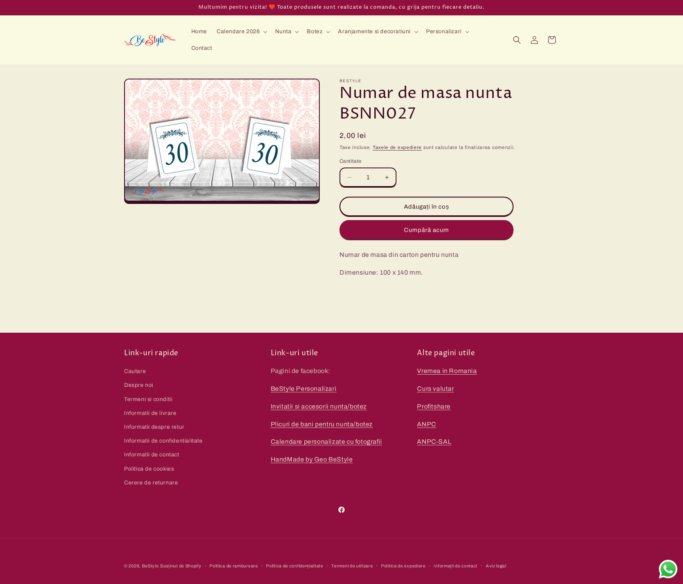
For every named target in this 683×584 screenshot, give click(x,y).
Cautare (135, 371)
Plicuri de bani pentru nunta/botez (322, 424)
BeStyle (150, 565)
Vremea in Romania (447, 370)
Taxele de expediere (397, 147)
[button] (241, 31)
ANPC (426, 424)
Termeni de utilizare (352, 565)
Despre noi (138, 385)
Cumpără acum (426, 230)
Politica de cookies (149, 469)
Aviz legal (496, 565)
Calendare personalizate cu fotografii (326, 441)
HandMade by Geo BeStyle (312, 459)
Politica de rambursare (233, 565)
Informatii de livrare (150, 413)
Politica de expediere (403, 565)
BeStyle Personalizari (304, 388)
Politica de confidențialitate (294, 565)
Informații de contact (455, 565)
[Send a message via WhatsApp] (668, 569)
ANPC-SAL (434, 441)
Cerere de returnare (151, 483)
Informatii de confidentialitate (163, 441)
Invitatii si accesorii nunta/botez (319, 406)
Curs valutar (435, 388)
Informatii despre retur (154, 427)
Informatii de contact (151, 455)
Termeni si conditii (148, 399)
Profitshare (434, 406)
